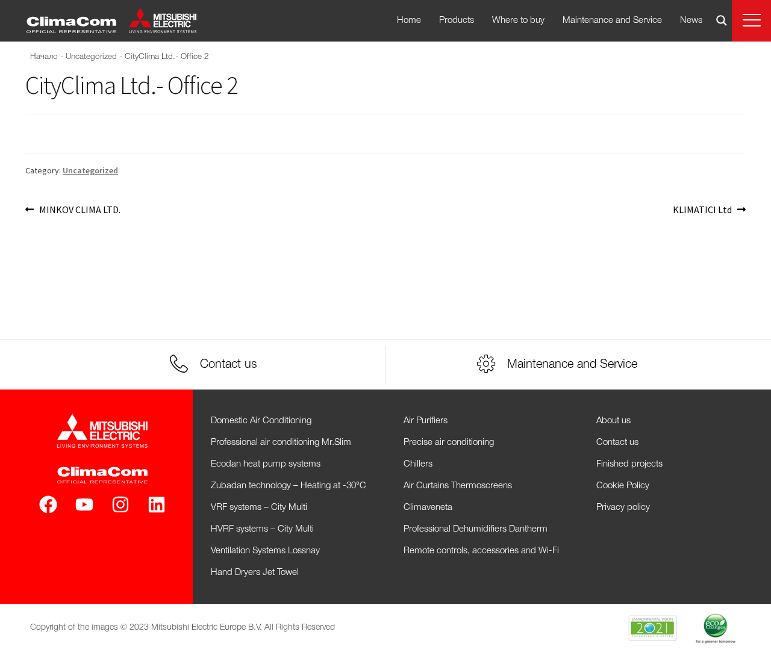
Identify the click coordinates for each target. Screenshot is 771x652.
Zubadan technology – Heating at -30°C (288, 486)
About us (613, 421)
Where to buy (518, 20)
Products (456, 20)
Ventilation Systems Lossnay (265, 551)
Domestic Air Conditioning (261, 421)
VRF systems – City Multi (259, 507)
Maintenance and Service (612, 20)
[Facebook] (48, 504)
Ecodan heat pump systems (265, 464)
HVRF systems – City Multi (262, 529)
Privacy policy (623, 507)
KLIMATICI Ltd (702, 209)
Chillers (418, 464)
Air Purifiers (426, 421)
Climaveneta (428, 507)
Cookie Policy (622, 486)
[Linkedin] (157, 504)
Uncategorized (91, 57)
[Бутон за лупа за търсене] (721, 20)
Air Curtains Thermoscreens (458, 486)
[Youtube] (84, 504)
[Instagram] (120, 504)
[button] (751, 21)
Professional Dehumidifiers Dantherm (476, 529)
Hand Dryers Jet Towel (255, 572)
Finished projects (629, 464)
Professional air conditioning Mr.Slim (281, 442)
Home (409, 20)
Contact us (617, 442)
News (691, 20)
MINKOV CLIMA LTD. (79, 209)
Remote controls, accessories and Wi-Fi (481, 551)
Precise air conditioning (449, 442)
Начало (44, 57)
